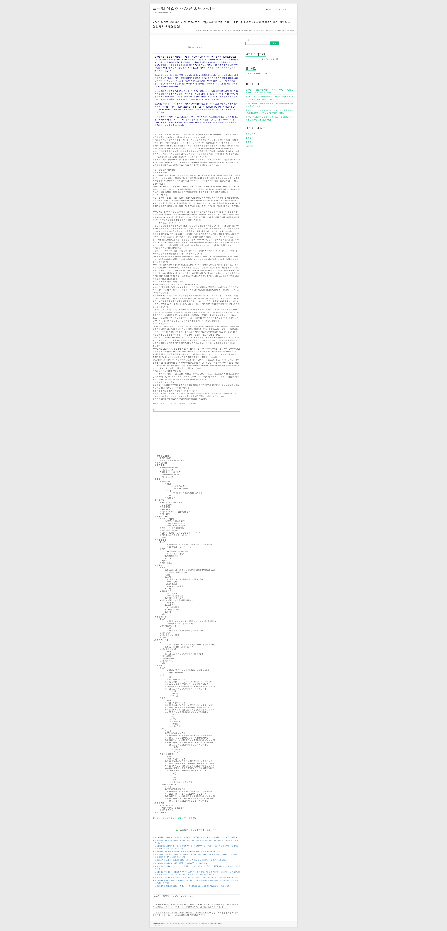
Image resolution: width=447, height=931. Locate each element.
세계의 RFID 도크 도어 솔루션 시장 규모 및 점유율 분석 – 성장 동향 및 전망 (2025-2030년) (188, 851)
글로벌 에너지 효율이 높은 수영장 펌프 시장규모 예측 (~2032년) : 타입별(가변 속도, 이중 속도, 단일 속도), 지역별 (196, 837)
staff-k (158, 896)
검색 (247, 40)
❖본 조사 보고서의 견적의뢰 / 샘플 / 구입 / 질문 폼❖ (174, 403)
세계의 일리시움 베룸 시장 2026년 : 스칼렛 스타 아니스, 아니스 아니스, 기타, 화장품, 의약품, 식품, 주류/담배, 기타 (196, 877)
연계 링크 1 (250, 134)
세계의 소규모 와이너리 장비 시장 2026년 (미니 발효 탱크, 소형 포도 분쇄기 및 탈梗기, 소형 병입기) (191, 860)
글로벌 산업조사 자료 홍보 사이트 (184, 8)
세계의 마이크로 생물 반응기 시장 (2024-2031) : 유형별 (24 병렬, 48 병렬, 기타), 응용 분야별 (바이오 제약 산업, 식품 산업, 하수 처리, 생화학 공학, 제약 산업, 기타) (195, 914)
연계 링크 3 (250, 142)
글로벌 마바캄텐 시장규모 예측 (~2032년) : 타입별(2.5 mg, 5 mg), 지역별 (181, 863)
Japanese (249, 146)
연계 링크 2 (250, 138)
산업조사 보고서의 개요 (284, 9)
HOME (269, 9)
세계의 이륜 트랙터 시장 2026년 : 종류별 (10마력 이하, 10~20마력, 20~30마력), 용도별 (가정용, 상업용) (192, 886)
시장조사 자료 (188, 896)
